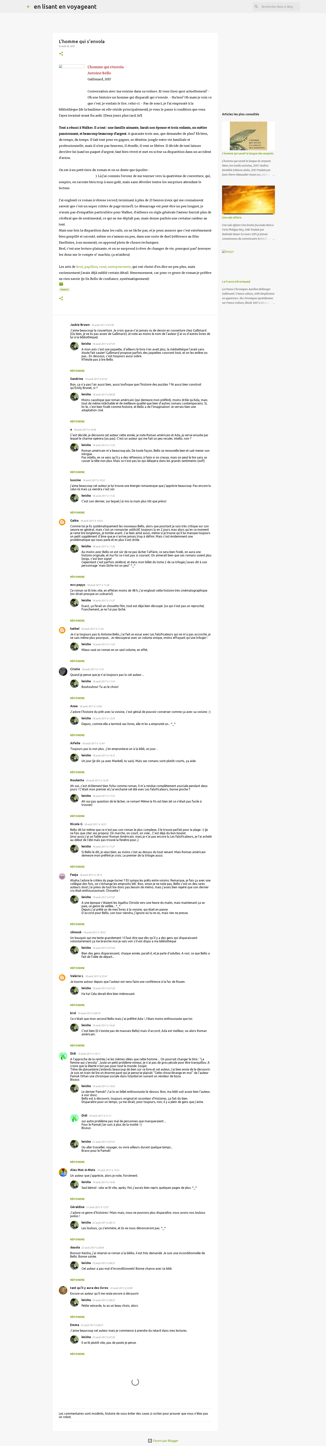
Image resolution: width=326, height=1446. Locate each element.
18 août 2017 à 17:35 (103, 796)
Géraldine (77, 1207)
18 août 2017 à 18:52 (94, 932)
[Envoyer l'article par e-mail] (61, 285)
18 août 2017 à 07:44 (103, 343)
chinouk (76, 932)
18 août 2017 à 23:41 (96, 976)
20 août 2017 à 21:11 (100, 1115)
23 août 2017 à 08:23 (103, 1263)
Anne (74, 706)
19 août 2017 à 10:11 (89, 1053)
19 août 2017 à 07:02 (103, 897)
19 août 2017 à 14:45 (103, 1086)
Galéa (74, 520)
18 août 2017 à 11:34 (92, 628)
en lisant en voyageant (65, 6)
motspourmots (119, 267)
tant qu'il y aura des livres (89, 1288)
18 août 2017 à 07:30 (102, 325)
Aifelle (75, 743)
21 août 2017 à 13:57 (97, 1207)
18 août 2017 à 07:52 (96, 379)
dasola (75, 1247)
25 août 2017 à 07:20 (103, 1337)
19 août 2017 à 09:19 (89, 1013)
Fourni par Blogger (165, 1440)
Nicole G (76, 824)
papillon (91, 267)
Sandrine (76, 378)
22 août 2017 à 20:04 (92, 1247)
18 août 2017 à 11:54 (103, 644)
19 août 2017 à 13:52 (108, 1170)
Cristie (75, 669)
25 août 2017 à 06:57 (92, 1325)
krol (79, 267)
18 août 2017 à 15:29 (97, 780)
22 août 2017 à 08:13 (103, 1222)
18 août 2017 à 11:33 (103, 445)
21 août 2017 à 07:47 (103, 1141)
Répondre (77, 370)
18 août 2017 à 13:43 (103, 718)
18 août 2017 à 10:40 (84, 429)
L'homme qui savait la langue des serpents (248, 153)
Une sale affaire (231, 217)
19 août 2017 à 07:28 (103, 947)
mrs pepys (77, 584)
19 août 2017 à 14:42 (103, 1025)
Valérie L (76, 976)
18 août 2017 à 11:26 (98, 585)
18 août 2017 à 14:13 (103, 755)
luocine (75, 480)
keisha (86, 343)
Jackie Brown (80, 324)
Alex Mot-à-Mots (82, 1170)
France (64, 289)
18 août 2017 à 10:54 (91, 520)
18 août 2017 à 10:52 (93, 480)
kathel (74, 628)
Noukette (77, 780)
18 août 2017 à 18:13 (90, 875)
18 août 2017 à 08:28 (103, 394)
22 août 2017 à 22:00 (121, 1288)
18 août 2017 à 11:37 (103, 600)
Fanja (74, 874)
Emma (74, 1325)
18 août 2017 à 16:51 (95, 824)
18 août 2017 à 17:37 (103, 846)
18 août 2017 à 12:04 (90, 706)
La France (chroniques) (236, 281)
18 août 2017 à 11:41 (93, 669)
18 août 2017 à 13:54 (93, 743)
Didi (73, 1053)
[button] (61, 54)
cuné (102, 267)
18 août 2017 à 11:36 (103, 546)
